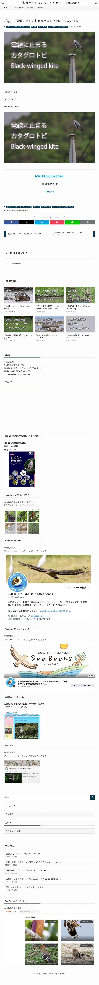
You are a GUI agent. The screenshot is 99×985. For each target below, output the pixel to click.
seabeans (17, 263)
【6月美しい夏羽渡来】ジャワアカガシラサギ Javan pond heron (33, 880)
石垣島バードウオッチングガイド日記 (18, 26)
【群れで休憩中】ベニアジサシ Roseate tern (24, 888)
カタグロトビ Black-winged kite (17, 210)
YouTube (33, 26)
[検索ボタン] (96, 3)
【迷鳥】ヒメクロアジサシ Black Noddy (22, 855)
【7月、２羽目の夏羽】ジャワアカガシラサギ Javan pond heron (33, 863)
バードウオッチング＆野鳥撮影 (57, 26)
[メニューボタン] (3, 3)
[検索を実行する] (92, 797)
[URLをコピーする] (87, 222)
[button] (11, 222)
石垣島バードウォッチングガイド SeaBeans (49, 2)
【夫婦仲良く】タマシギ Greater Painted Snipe (25, 871)
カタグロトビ (42, 26)
